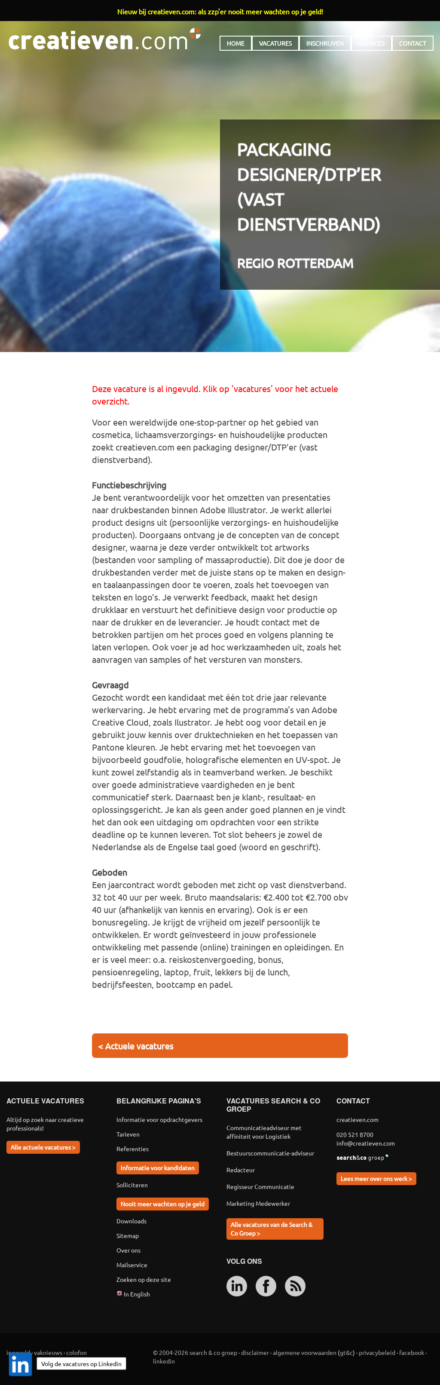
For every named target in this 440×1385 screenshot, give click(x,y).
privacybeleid (377, 1352)
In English (136, 1294)
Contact (412, 43)
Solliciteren (132, 1185)
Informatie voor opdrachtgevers (159, 1119)
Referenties (132, 1148)
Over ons (128, 1250)
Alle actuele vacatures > (43, 1147)
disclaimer (255, 1352)
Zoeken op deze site (143, 1279)
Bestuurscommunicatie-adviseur (270, 1153)
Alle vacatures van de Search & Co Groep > (271, 1228)
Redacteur (240, 1170)
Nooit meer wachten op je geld (163, 1203)
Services (371, 43)
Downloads (131, 1221)
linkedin (164, 1361)
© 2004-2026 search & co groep (195, 1352)
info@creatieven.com (365, 1143)
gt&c (346, 1352)
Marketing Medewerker (258, 1203)
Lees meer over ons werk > (376, 1178)
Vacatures (275, 43)
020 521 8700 (354, 1134)
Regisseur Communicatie (260, 1186)
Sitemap (127, 1235)
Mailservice (131, 1265)
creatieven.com (104, 39)
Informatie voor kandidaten (158, 1167)
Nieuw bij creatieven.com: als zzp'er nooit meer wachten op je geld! (220, 11)
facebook (411, 1352)
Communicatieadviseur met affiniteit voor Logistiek (264, 1132)
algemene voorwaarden (304, 1352)
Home (235, 43)
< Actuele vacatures (136, 1045)
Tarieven (128, 1134)
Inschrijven (325, 43)
